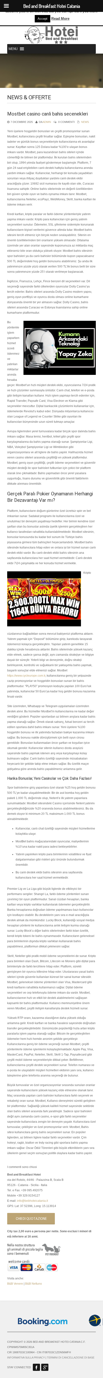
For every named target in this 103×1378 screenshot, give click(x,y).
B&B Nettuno (33, 1283)
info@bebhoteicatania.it (32, 1200)
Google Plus (44, 1367)
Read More (60, 18)
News (85, 122)
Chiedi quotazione (31, 1219)
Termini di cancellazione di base (70, 1357)
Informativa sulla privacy (26, 1357)
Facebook (36, 1367)
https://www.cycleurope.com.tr (26, 675)
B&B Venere (15, 1283)
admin (47, 122)
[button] (13, 49)
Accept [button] (42, 18)
